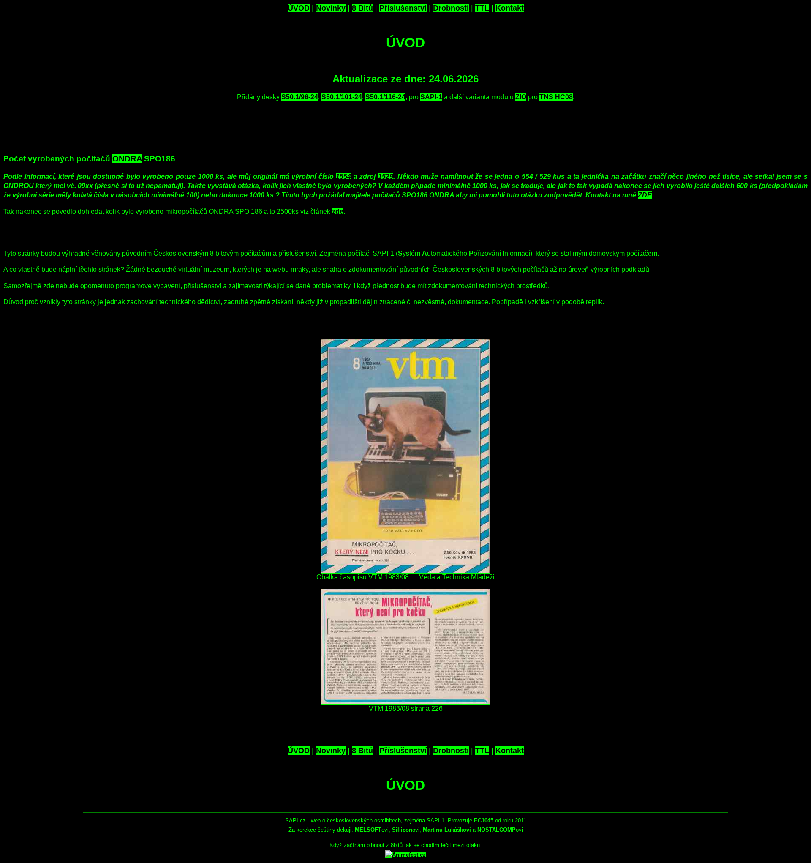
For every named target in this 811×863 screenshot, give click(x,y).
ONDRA (127, 158)
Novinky (331, 8)
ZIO (520, 97)
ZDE (645, 195)
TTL (482, 8)
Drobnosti (451, 8)
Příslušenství (403, 8)
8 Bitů (362, 8)
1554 (343, 176)
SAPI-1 (431, 97)
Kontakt (509, 8)
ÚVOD (299, 8)
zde (337, 211)
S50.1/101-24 (341, 97)
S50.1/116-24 (385, 97)
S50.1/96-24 (299, 97)
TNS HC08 (556, 97)
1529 (385, 176)
